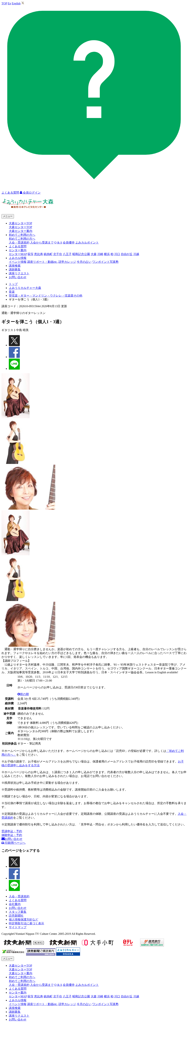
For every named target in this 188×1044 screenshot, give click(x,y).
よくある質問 (17, 246)
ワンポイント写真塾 (105, 261)
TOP (4, 3)
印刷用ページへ (15, 842)
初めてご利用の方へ (22, 238)
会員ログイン (31, 192)
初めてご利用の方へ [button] (22, 234)
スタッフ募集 (17, 911)
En (9, 3)
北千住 (57, 254)
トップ (13, 284)
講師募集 (15, 269)
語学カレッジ (67, 261)
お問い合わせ (17, 277)
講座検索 (15, 265)
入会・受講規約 (19, 242)
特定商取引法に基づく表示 (26, 923)
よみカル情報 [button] (17, 257)
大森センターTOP (20, 227)
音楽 (12, 291)
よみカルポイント (87, 242)
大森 (94, 254)
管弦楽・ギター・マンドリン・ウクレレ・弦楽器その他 (45, 295)
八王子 (67, 254)
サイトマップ (17, 927)
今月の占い (84, 261)
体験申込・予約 (11, 835)
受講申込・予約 (11, 831)
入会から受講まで (42, 242)
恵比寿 (38, 254)
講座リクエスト (19, 273)
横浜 (107, 254)
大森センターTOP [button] (20, 223)
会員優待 (69, 242)
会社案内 (15, 904)
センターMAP (18, 254)
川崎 (100, 254)
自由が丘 (127, 254)
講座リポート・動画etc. (42, 261)
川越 (136, 254)
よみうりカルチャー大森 (25, 287)
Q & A (58, 242)
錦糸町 (48, 254)
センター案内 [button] (17, 250)
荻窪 (30, 254)
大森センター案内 (20, 231)
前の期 (24, 694)
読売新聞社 (16, 915)
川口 (117, 254)
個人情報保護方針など (23, 919)
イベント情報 (17, 261)
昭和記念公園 (81, 254)
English (16, 3)
